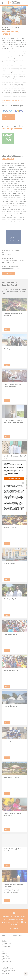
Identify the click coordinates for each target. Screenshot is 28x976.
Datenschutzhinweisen (8, 510)
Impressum (20, 467)
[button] (14, 478)
